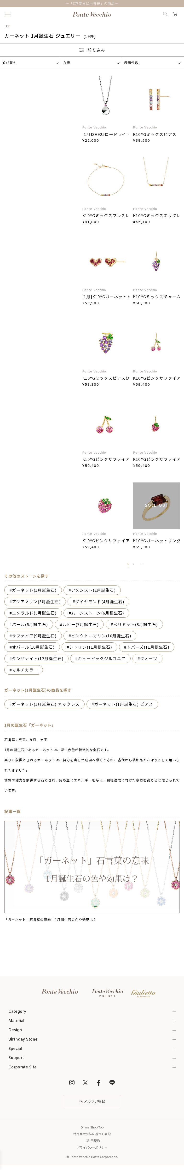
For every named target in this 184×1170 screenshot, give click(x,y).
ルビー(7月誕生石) (81, 624)
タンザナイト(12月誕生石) (37, 658)
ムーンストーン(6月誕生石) (97, 613)
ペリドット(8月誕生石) (135, 624)
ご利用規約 (92, 1140)
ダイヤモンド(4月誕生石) (99, 601)
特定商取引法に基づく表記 (92, 1134)
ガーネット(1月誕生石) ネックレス (46, 704)
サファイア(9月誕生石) (34, 636)
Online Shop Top (92, 1127)
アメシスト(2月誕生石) (93, 590)
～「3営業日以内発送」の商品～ (92, 3)
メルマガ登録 (94, 1101)
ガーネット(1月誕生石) (34, 590)
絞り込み (96, 50)
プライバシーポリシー (92, 1147)
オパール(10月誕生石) (33, 647)
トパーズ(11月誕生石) (148, 647)
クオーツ (148, 658)
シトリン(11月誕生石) (90, 647)
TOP (7, 26)
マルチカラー (25, 670)
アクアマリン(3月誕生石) (36, 601)
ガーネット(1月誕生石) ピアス (123, 704)
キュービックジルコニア (102, 658)
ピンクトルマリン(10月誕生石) (101, 636)
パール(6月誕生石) (30, 624)
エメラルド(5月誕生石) (34, 613)
